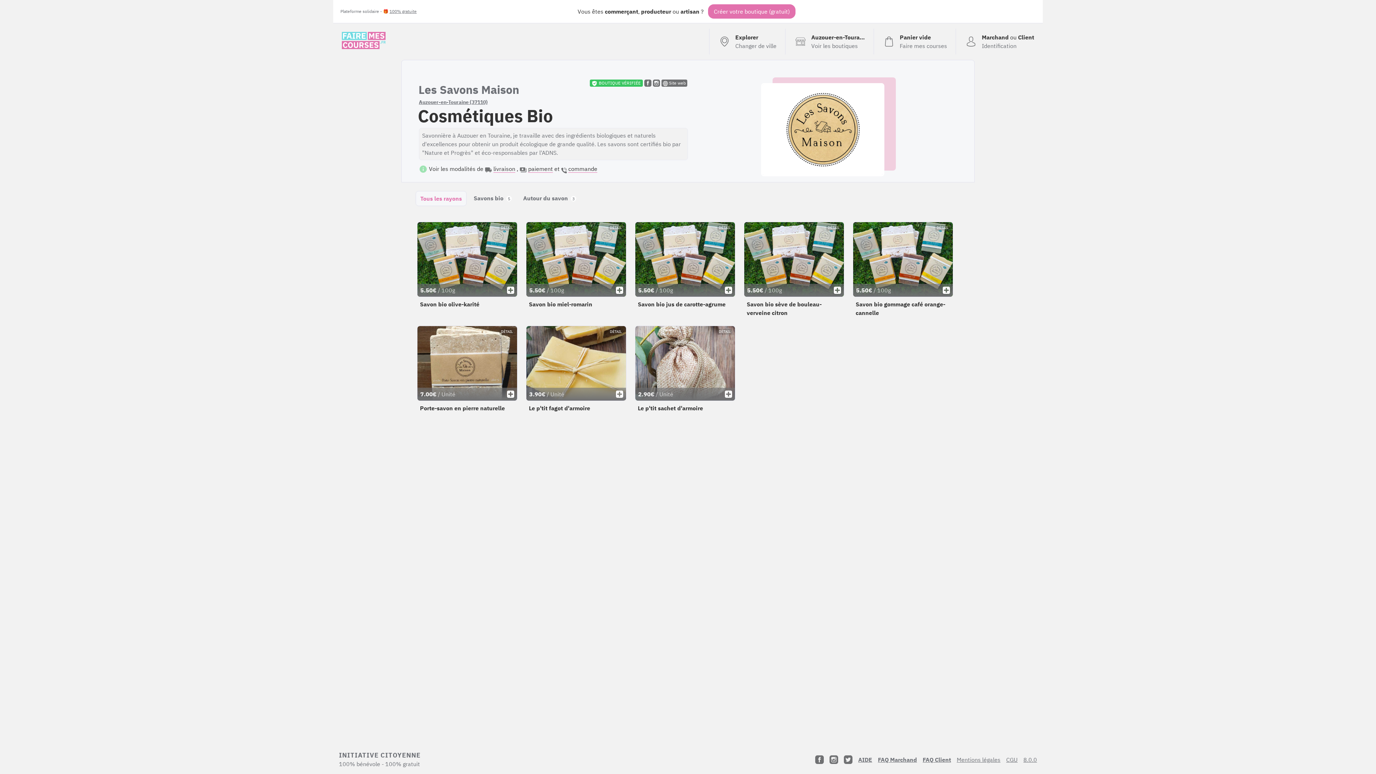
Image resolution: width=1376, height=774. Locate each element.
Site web (677, 83)
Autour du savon (549, 198)
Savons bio (492, 198)
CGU (1012, 759)
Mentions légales (978, 759)
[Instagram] (834, 759)
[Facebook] (819, 759)
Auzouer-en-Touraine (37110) (453, 102)
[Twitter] (848, 759)
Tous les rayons (441, 198)
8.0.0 (1030, 759)
